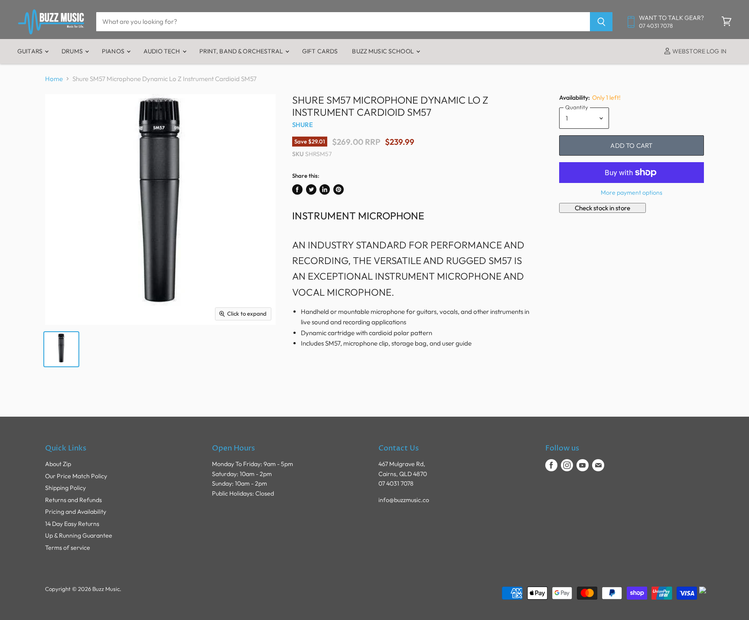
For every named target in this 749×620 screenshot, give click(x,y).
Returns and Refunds (73, 500)
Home (54, 78)
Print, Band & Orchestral (242, 51)
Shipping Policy (65, 488)
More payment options (631, 192)
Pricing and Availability (75, 512)
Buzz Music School (383, 51)
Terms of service (67, 547)
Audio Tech (162, 51)
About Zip (58, 464)
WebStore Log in (698, 51)
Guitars (30, 51)
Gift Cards (320, 51)
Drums (73, 51)
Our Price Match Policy (76, 476)
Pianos (114, 51)
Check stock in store (602, 208)
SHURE (302, 125)
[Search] (601, 22)
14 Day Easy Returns (72, 524)
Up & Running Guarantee (78, 535)
